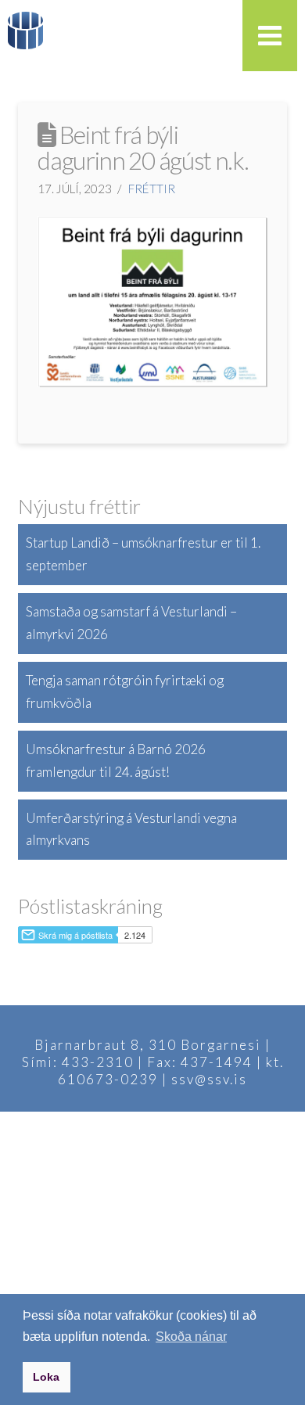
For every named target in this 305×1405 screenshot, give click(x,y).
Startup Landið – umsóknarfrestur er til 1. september (143, 553)
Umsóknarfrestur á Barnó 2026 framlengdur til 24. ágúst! (116, 760)
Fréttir (151, 188)
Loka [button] (46, 1377)
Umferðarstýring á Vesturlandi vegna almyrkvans (131, 829)
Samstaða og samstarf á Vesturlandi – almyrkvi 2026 (131, 622)
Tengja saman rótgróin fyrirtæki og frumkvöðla (125, 691)
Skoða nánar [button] (191, 1336)
